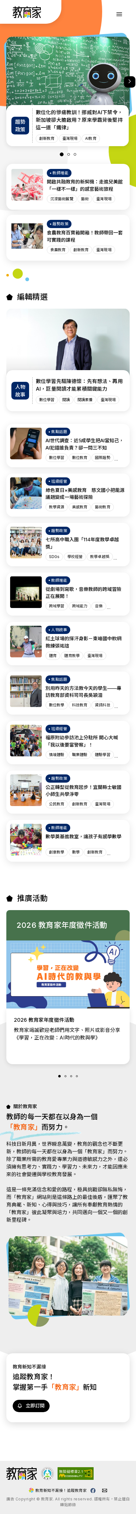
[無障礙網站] (76, 1478)
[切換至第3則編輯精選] (75, 154)
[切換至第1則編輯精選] (62, 154)
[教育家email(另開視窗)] (104, 1490)
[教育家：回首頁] (27, 16)
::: (11, 13)
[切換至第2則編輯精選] (68, 154)
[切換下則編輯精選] (129, 82)
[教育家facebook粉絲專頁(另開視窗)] (93, 1490)
